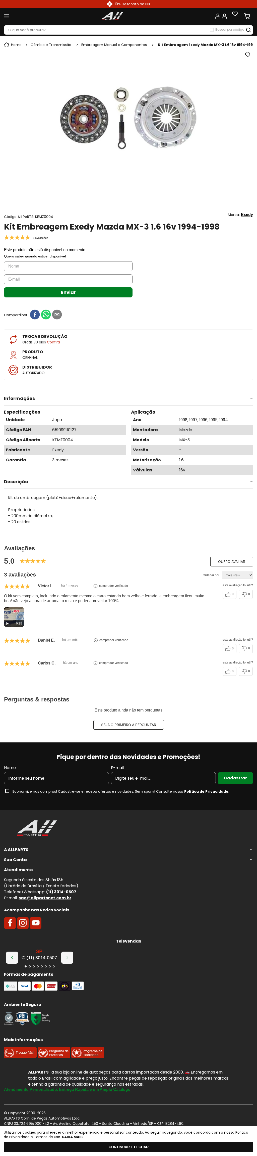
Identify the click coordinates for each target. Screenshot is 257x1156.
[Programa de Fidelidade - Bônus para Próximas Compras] (87, 1057)
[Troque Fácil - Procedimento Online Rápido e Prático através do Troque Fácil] (20, 1057)
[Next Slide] (67, 958)
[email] (57, 314)
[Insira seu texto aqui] (9, 1024)
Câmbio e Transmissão (51, 44)
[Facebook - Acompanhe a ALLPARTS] (10, 923)
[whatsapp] (46, 314)
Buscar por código (229, 29)
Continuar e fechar (129, 1147)
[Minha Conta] (221, 16)
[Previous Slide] (12, 958)
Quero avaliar (231, 561)
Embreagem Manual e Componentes (114, 44)
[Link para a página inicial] (13, 45)
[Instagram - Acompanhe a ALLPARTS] (23, 923)
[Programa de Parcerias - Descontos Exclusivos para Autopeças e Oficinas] (54, 1057)
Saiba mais (72, 1136)
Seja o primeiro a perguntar (128, 725)
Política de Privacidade (206, 791)
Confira (53, 342)
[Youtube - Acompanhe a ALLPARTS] (36, 923)
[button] (128, 399)
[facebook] (35, 314)
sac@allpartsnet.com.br (45, 898)
